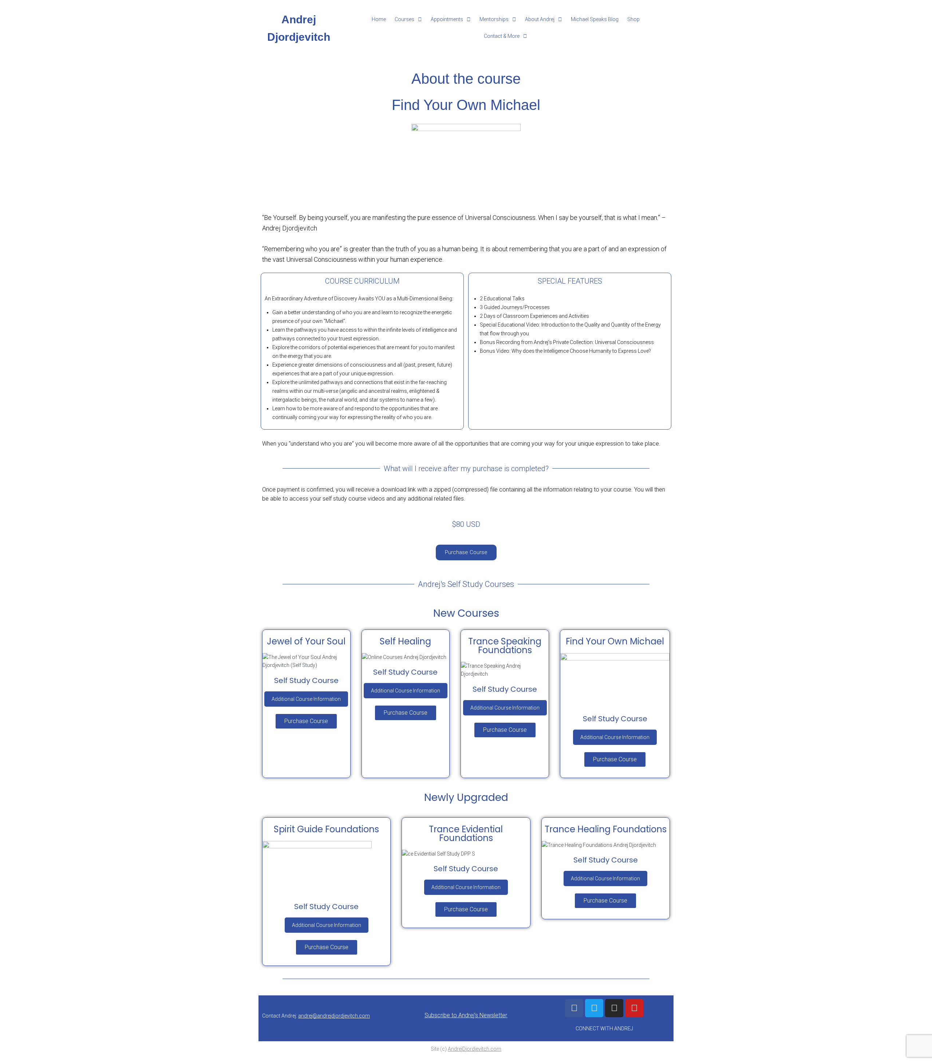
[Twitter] (594, 1008)
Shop (633, 19)
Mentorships (494, 19)
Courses (404, 19)
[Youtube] (634, 1008)
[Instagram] (614, 1008)
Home (379, 19)
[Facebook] (574, 1008)
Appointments (447, 19)
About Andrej (539, 19)
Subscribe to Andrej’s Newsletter (465, 1015)
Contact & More (502, 36)
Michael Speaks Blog (595, 19)
